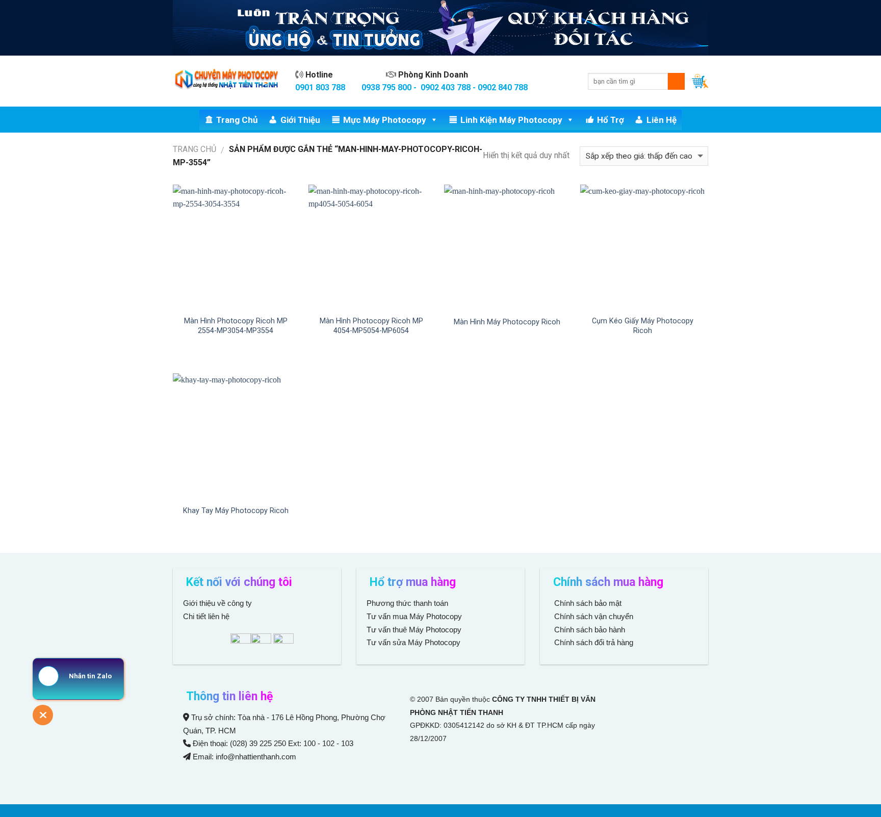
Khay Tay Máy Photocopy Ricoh (236, 510)
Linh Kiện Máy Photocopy (511, 120)
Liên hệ (661, 120)
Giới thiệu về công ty (217, 603)
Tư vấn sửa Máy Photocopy (413, 642)
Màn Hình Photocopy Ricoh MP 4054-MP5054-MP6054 (371, 326)
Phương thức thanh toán (407, 603)
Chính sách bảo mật (587, 603)
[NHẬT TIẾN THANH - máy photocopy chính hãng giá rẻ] (226, 81)
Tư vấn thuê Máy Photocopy (414, 629)
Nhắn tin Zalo (90, 676)
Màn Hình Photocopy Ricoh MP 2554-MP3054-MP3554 (236, 326)
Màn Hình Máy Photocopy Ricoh (507, 322)
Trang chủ (237, 120)
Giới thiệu (300, 120)
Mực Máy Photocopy (384, 120)
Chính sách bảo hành (588, 629)
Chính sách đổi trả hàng (592, 642)
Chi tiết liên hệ (207, 616)
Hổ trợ (610, 120)
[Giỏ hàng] (700, 81)
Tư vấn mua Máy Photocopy (415, 616)
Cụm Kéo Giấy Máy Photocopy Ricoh (642, 326)
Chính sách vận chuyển (592, 616)
